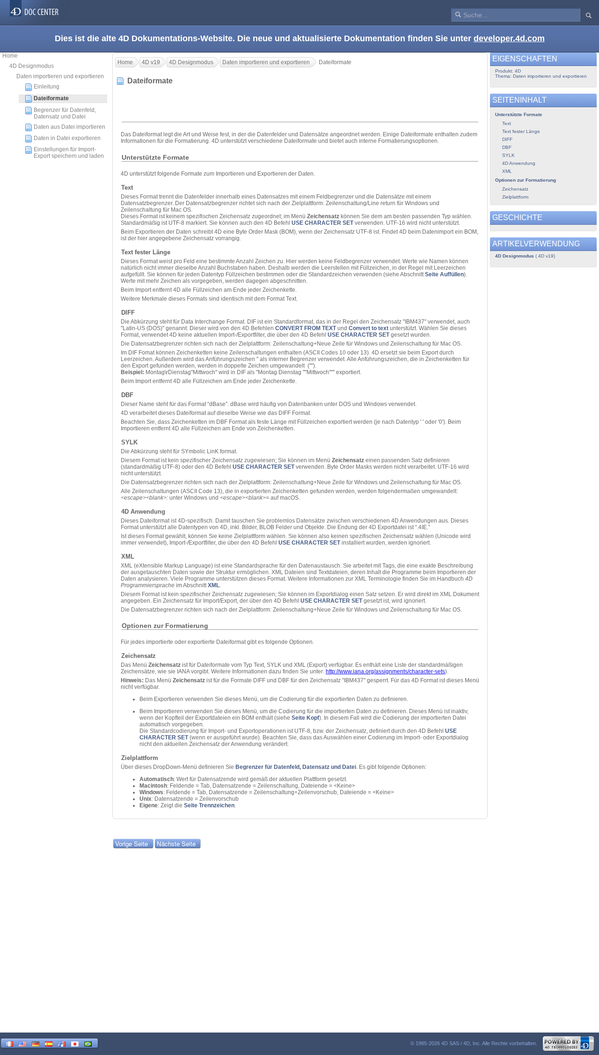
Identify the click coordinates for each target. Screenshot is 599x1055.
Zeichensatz (515, 189)
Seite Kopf (305, 718)
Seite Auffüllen (444, 274)
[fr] (9, 1043)
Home (10, 55)
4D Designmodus (31, 66)
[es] (49, 1043)
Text (506, 123)
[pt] (88, 1043)
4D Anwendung (518, 163)
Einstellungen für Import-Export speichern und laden (69, 152)
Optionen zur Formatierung (525, 180)
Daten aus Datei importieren (69, 127)
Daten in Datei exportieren (67, 138)
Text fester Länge (521, 131)
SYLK (508, 155)
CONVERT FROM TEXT (305, 328)
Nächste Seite (176, 843)
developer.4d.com (509, 38)
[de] (35, 1043)
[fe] (62, 1043)
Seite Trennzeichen (209, 805)
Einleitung (46, 86)
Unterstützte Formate (518, 114)
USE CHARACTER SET (322, 223)
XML (213, 585)
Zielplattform (515, 196)
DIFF (507, 139)
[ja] (75, 1043)
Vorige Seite (131, 843)
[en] (22, 1043)
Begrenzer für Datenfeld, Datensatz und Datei (65, 113)
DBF (506, 147)
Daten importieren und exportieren (60, 76)
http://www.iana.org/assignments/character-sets (385, 671)
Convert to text (368, 328)
